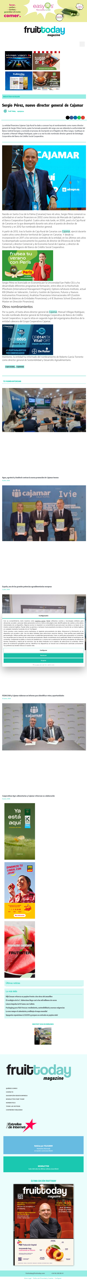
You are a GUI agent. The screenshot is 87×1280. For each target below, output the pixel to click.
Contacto (9, 1092)
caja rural (10, 367)
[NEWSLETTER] (43, 1161)
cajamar (20, 367)
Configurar (43, 650)
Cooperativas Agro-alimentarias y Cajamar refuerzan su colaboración (28, 796)
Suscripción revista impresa (16, 1095)
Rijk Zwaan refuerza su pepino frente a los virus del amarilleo (29, 996)
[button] (5, 44)
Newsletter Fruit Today (15, 1099)
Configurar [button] (58, 1278)
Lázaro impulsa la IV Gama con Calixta (20, 1004)
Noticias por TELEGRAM (43, 1146)
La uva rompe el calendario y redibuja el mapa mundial (26, 1011)
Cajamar (66, 231)
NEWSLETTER (43, 1166)
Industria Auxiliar (11, 96)
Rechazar (43, 655)
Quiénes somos (11, 1088)
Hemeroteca (10, 1103)
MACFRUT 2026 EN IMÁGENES (43, 1024)
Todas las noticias (13, 1106)
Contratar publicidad (14, 1110)
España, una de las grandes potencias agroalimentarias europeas (27, 586)
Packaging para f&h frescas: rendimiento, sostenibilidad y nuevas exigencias (35, 1008)
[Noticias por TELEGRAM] (43, 1140)
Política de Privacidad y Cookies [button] (43, 1278)
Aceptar (43, 660)
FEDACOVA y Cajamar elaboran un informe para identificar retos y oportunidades (33, 695)
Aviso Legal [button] (27, 1278)
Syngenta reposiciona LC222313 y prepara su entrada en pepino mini (32, 1015)
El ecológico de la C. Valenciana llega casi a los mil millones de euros (31, 1000)
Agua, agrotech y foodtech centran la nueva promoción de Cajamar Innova (30, 477)
